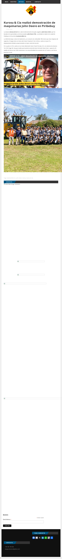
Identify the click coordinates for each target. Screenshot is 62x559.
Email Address (7, 519)
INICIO (6, 1)
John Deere (19, 178)
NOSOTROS (13, 1)
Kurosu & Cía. (29, 178)
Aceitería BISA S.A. (11, 178)
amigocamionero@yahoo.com (12, 549)
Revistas (28, 1)
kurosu (24, 178)
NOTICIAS (21, 1)
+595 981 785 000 (9, 546)
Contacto (38, 1)
